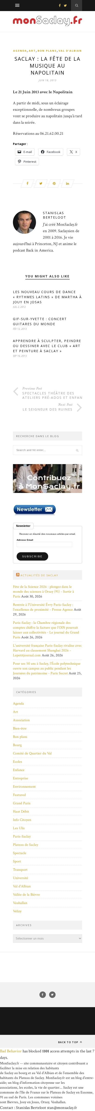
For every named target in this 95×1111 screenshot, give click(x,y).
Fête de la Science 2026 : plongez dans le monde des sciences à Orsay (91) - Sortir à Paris (43, 591)
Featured (19, 795)
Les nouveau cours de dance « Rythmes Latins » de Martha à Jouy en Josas (47, 297)
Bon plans (47, 50)
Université (20, 878)
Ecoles (17, 761)
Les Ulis (19, 828)
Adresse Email (25, 540)
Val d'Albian (70, 50)
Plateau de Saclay (25, 844)
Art (32, 50)
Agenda (20, 50)
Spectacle (19, 853)
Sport (17, 861)
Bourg (17, 745)
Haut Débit (21, 811)
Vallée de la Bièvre (26, 894)
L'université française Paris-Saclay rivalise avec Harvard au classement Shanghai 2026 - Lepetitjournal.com (47, 650)
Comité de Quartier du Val (32, 753)
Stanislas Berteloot (54, 215)
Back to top (68, 1042)
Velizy (17, 911)
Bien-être (20, 728)
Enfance (18, 770)
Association (21, 720)
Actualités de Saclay (39, 575)
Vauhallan (20, 903)
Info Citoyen (22, 819)
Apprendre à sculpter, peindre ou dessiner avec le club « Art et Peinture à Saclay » (47, 346)
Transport (20, 869)
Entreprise (20, 778)
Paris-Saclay (22, 836)
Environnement (24, 786)
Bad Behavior (11, 1051)
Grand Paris (21, 803)
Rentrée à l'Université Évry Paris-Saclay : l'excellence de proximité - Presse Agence (43, 607)
